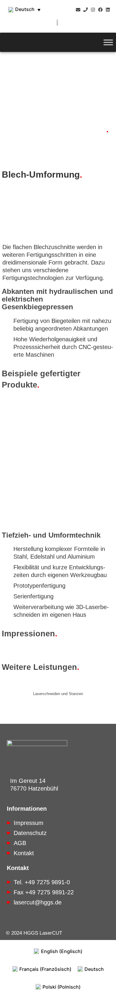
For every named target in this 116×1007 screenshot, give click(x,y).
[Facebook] (100, 9)
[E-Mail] (78, 9)
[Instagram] (93, 9)
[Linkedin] (108, 9)
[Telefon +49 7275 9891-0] (85, 9)
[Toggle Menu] (108, 42)
